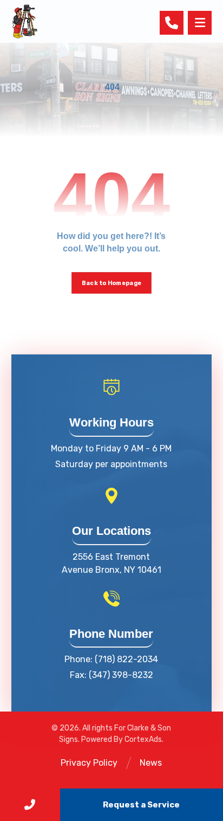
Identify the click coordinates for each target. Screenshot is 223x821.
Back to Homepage (111, 283)
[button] (200, 23)
